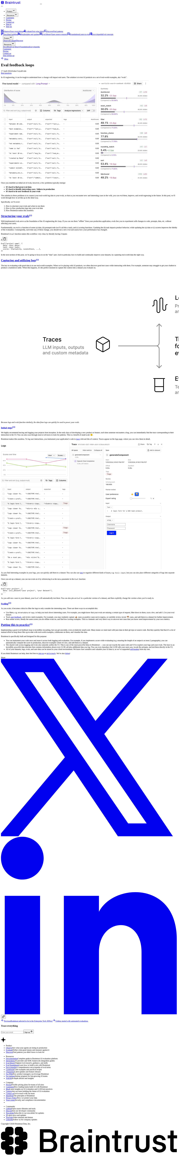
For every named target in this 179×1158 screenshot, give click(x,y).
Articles (9, 1078)
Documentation (12, 1059)
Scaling (4, 603)
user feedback (16, 617)
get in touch (51, 653)
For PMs (9, 1074)
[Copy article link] (3, 1017)
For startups (10, 1076)
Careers (9, 1091)
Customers (10, 18)
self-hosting (134, 649)
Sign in (8, 24)
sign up (41, 653)
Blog (6, 59)
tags (81, 573)
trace (78, 439)
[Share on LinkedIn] (89, 1014)
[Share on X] (89, 836)
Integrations (10, 1061)
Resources (10, 15)
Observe (9, 1048)
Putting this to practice (15, 624)
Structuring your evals (15, 216)
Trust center (10, 1100)
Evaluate (9, 1050)
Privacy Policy (11, 1098)
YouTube (9, 1117)
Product (9, 11)
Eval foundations (12, 1065)
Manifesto (10, 1096)
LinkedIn (9, 1120)
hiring (67, 653)
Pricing (8, 20)
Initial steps (6, 427)
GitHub (9, 1109)
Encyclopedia (11, 1067)
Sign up (9, 27)
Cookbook (10, 1070)
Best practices (6, 73)
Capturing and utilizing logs (18, 260)
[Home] (20, 3)
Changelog (10, 1072)
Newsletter (10, 1113)
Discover (9, 1052)
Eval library (10, 1063)
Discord (9, 1111)
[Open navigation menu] (2, 6)
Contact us (10, 22)
